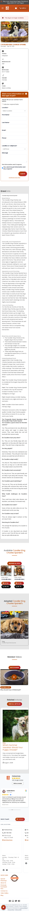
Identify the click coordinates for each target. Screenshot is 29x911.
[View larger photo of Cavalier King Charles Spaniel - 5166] (22, 567)
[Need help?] (3, 907)
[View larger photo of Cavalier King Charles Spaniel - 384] (9, 567)
